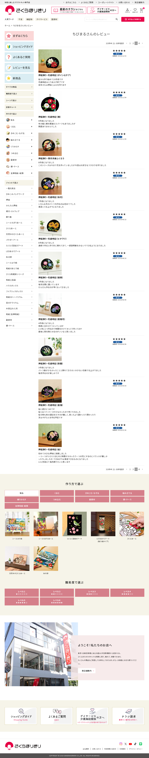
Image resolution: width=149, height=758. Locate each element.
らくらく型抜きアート (14, 245)
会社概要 (86, 749)
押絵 (8, 199)
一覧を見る (10, 188)
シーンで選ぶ (11, 100)
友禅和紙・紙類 (17, 173)
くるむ (13, 126)
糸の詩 (9, 257)
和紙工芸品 (11, 279)
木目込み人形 (12, 308)
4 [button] (139, 43)
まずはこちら (71, 2)
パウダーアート (12, 239)
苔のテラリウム (12, 302)
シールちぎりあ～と (14, 222)
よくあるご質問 (87, 2)
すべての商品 (11, 87)
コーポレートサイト (106, 2)
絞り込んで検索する (134, 19)
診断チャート (11, 107)
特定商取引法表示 (110, 749)
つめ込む (14, 153)
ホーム (7, 25)
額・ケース (15, 166)
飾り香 (9, 217)
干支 (20, 19)
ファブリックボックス (14, 291)
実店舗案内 (139, 2)
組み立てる (15, 139)
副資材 (54, 19)
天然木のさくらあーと (15, 234)
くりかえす (15, 146)
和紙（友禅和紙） (13, 314)
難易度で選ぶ (11, 93)
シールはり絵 (11, 262)
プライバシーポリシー (136, 749)
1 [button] (130, 43)
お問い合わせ (124, 2)
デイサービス (41, 19)
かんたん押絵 (11, 205)
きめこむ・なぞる (17, 133)
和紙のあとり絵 (12, 268)
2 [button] (133, 43)
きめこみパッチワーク (15, 194)
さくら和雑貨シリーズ (15, 274)
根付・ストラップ (12, 211)
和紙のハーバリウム (14, 297)
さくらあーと (11, 228)
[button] (127, 43)
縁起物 (29, 19)
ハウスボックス (12, 285)
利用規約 (123, 749)
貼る (12, 119)
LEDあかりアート (13, 251)
